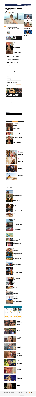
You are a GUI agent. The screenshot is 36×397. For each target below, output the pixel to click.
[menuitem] (35, 0)
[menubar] (35, 0)
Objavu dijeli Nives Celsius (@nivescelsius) (14, 79)
